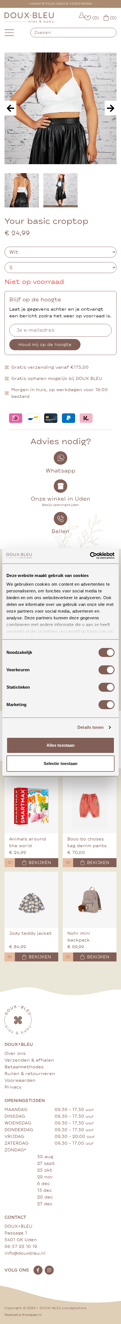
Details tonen (90, 727)
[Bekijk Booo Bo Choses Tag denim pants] (89, 805)
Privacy (13, 1087)
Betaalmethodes (24, 1067)
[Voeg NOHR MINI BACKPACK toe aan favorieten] (68, 956)
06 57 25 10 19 (21, 1246)
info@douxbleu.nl (25, 1253)
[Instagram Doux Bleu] (49, 1270)
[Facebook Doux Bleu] (37, 1270)
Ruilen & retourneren (30, 1073)
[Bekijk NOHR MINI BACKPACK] (89, 900)
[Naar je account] (81, 17)
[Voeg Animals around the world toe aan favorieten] (10, 862)
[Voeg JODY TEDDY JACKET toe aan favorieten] (10, 956)
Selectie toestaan (61, 763)
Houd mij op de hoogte (44, 344)
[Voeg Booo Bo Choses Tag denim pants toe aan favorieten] (68, 862)
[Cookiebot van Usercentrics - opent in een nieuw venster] (90, 555)
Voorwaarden (20, 1080)
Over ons (15, 1053)
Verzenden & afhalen (29, 1060)
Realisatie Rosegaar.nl (23, 1315)
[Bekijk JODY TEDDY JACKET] (31, 900)
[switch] (106, 669)
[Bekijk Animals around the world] (31, 805)
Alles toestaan (60, 745)
